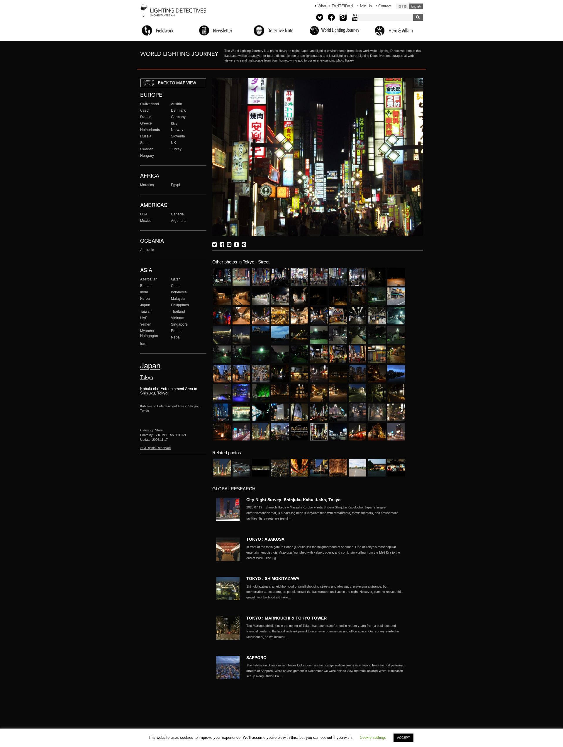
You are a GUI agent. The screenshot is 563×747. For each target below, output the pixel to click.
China (176, 285)
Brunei (176, 330)
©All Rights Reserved (155, 448)
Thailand (178, 311)
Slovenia (178, 135)
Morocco (147, 184)
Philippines (180, 304)
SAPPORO (256, 657)
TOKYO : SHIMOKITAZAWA (272, 578)
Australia (147, 249)
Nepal (176, 336)
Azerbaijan (148, 278)
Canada (177, 213)
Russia (145, 135)
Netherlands (150, 129)
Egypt (175, 184)
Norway (177, 129)
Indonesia (179, 291)
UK (173, 142)
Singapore (179, 323)
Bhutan (146, 285)
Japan (145, 304)
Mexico (146, 220)
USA (143, 213)
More (325, 513)
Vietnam (177, 317)
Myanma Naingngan (149, 333)
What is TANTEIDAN (335, 6)
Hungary (147, 155)
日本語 (402, 6)
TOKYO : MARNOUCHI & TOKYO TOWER (286, 618)
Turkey (176, 148)
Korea (145, 298)
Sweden (146, 148)
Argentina (178, 220)
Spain (145, 142)
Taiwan (146, 311)
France (145, 116)
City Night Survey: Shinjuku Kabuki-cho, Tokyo (293, 499)
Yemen (145, 323)
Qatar (175, 278)
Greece (146, 122)
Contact (384, 6)
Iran (143, 343)
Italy (174, 122)
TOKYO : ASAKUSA (265, 539)
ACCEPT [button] (403, 737)
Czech (145, 110)
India (144, 291)
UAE (143, 317)
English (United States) (416, 6)
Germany (178, 116)
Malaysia (178, 298)
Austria (176, 103)
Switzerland (149, 103)
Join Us (365, 6)
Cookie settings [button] (373, 737)
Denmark (178, 110)
